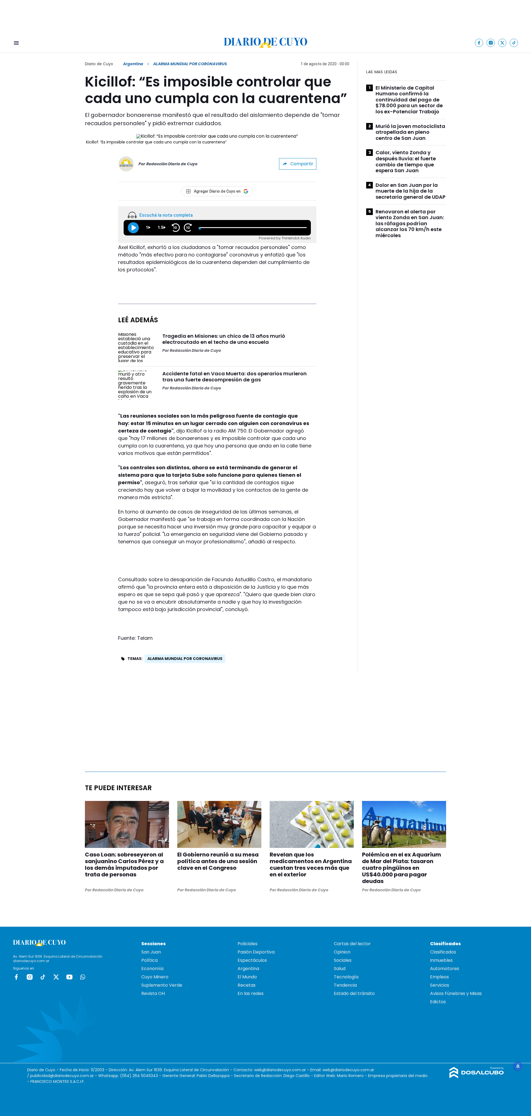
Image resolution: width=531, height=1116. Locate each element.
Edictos (438, 1002)
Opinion (342, 952)
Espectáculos (252, 960)
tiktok (43, 977)
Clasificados (443, 952)
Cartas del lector (352, 944)
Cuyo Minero (154, 977)
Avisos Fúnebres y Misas (456, 993)
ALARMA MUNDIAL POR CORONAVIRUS (184, 658)
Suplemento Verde (161, 985)
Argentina (133, 64)
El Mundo (247, 977)
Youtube (69, 977)
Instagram (29, 977)
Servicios (439, 985)
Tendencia (345, 985)
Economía (152, 968)
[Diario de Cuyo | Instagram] (491, 43)
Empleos (439, 977)
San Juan (151, 952)
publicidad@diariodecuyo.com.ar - (64, 1075)
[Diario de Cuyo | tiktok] (514, 43)
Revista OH (153, 993)
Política (149, 960)
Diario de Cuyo (99, 64)
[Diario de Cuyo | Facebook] (479, 43)
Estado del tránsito (354, 993)
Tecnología (346, 977)
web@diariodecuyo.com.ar (280, 1070)
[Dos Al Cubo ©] (476, 1076)
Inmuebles (441, 960)
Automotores (444, 968)
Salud (339, 968)
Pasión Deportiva (256, 952)
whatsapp (82, 977)
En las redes (251, 993)
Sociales (343, 960)
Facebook (16, 977)
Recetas (247, 985)
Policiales (247, 944)
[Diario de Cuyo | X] (502, 43)
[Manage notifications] (518, 1066)
